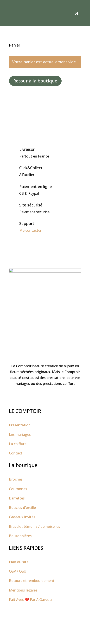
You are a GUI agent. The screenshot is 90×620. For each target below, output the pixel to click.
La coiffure (17, 443)
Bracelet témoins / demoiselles (34, 526)
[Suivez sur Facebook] (40, 396)
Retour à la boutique (35, 81)
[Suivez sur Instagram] (49, 396)
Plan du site (18, 562)
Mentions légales (23, 590)
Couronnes (18, 488)
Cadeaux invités (22, 516)
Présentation (20, 425)
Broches (15, 479)
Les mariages (20, 434)
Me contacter (30, 230)
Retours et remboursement (31, 580)
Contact (15, 453)
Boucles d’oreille (22, 507)
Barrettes (17, 498)
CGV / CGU (17, 571)
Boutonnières (20, 535)
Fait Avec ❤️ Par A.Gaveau (30, 599)
